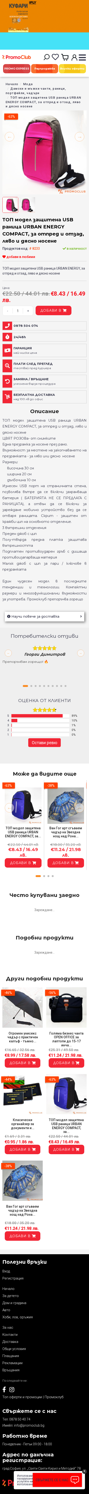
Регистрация (12, 1278)
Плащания (10, 1356)
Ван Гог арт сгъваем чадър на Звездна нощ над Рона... (65, 832)
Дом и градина (14, 1303)
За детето (10, 1296)
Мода (28, 84)
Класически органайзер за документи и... (22, 1124)
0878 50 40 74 (19, 1419)
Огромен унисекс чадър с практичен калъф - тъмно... (22, 1037)
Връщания (10, 1370)
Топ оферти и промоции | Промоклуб (32, 1397)
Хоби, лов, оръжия (17, 1317)
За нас (7, 1327)
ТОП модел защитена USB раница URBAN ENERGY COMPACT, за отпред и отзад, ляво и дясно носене (43, 102)
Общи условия (14, 1349)
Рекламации (12, 1363)
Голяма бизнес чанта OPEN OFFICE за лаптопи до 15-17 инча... (66, 1039)
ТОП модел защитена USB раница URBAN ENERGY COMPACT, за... (23, 832)
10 (65, 686)
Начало (12, 84)
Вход (6, 1271)
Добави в (51, 310)
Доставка (10, 1342)
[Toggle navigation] (82, 57)
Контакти (10, 1334)
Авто (6, 1310)
